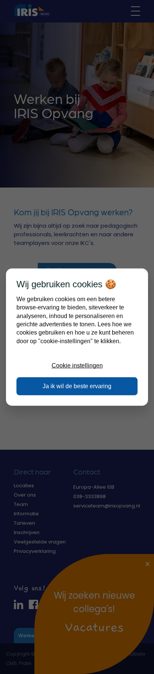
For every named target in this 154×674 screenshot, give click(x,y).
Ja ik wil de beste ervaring (77, 386)
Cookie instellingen (77, 365)
